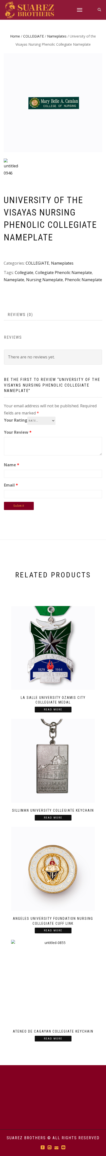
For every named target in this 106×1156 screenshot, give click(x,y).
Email (11, 485)
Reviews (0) (20, 314)
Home (15, 36)
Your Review (18, 432)
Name (11, 465)
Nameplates (57, 36)
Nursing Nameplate (44, 279)
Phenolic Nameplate (83, 279)
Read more (53, 709)
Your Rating (15, 420)
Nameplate (14, 279)
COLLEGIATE (33, 36)
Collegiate (24, 272)
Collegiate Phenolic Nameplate (63, 272)
